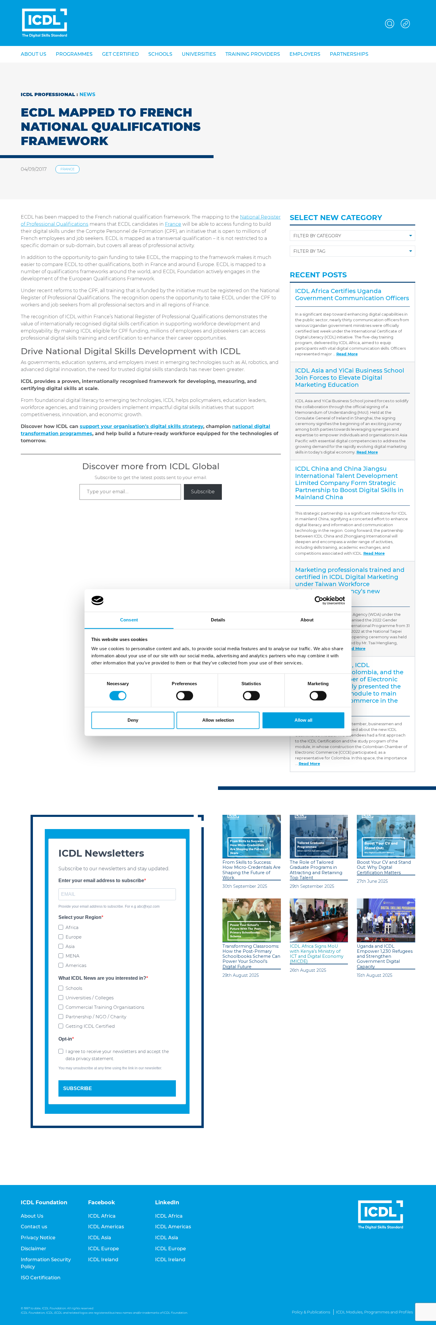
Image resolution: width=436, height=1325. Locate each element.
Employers (304, 54)
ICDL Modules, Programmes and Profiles (374, 1312)
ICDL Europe (103, 1248)
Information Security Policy (46, 1263)
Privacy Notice (38, 1237)
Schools (160, 54)
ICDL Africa (102, 1216)
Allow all (303, 720)
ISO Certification (41, 1278)
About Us (32, 1216)
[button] (390, 22)
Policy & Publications (311, 1312)
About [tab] (307, 620)
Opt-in (65, 1038)
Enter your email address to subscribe (101, 880)
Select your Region (79, 917)
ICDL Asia (99, 1237)
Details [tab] (218, 620)
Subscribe (203, 491)
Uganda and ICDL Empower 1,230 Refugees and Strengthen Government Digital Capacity (385, 956)
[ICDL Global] (44, 23)
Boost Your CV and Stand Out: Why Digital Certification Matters (384, 867)
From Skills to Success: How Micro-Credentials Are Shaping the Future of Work (251, 870)
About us (33, 54)
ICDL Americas (106, 1226)
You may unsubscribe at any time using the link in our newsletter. (110, 1068)
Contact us (34, 1226)
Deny (133, 720)
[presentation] (251, 836)
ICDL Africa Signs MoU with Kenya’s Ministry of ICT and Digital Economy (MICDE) (316, 954)
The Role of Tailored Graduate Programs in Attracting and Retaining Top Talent (316, 870)
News (87, 94)
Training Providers (252, 54)
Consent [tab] (129, 620)
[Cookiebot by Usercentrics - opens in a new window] (319, 600)
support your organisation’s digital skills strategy (141, 426)
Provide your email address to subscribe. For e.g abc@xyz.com (109, 906)
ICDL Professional (48, 94)
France (67, 169)
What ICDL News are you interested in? (102, 978)
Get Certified (120, 54)
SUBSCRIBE (77, 1088)
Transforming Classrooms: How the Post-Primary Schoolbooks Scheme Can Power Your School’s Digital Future (251, 956)
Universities (199, 54)
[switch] (184, 695)
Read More (347, 354)
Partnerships (349, 54)
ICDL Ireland (103, 1259)
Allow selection (218, 720)
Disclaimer (33, 1248)
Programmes (74, 54)
